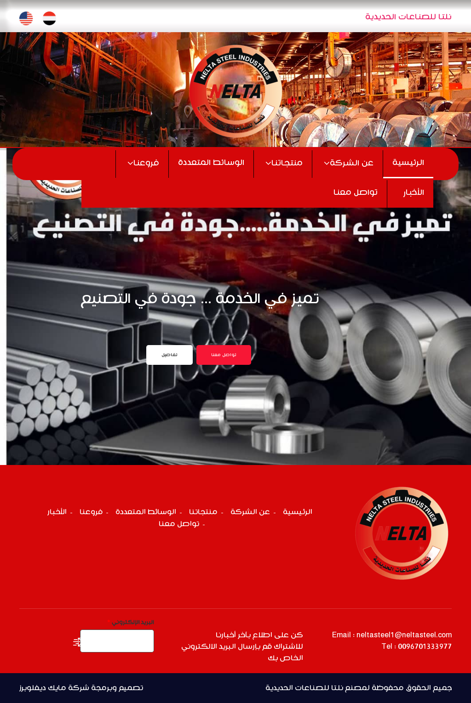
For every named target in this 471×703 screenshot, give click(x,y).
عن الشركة (351, 163)
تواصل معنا (355, 193)
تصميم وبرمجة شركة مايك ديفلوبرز (81, 688)
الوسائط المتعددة (211, 163)
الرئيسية (408, 163)
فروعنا (146, 163)
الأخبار (413, 193)
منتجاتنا (287, 163)
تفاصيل (169, 354)
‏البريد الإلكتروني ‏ (130, 622)
